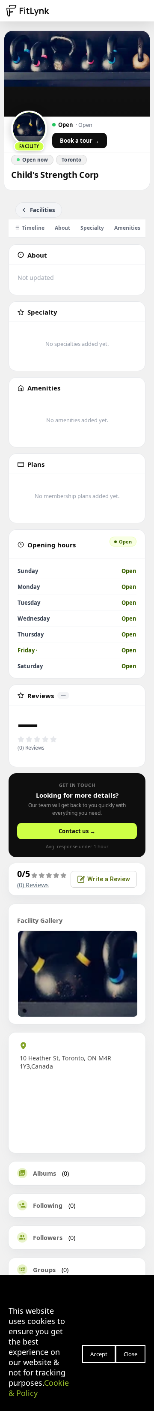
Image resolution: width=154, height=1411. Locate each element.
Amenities (127, 227)
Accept (98, 1354)
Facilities (42, 210)
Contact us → (77, 831)
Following (47, 1205)
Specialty (92, 227)
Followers (47, 1237)
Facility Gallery (39, 920)
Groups (44, 1269)
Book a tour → (79, 140)
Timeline (33, 227)
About (62, 227)
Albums (44, 1173)
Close (130, 1354)
